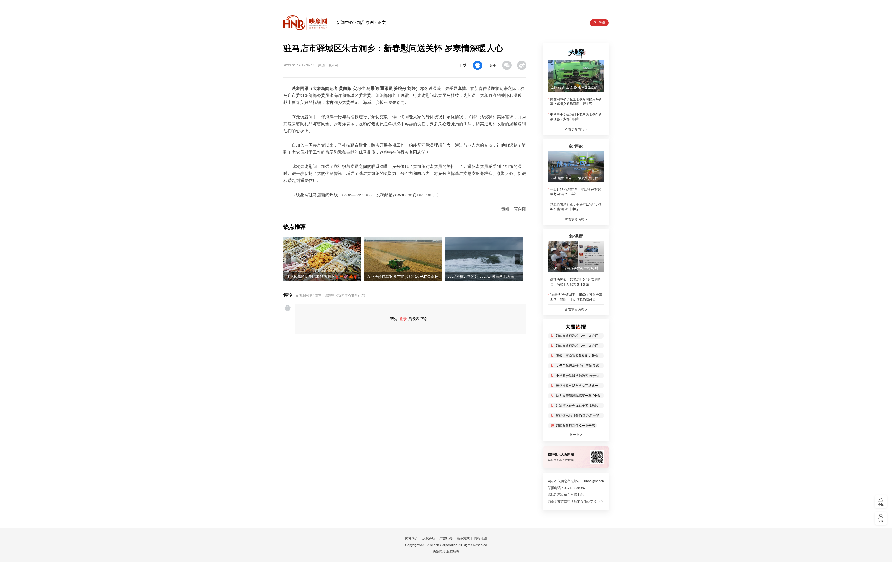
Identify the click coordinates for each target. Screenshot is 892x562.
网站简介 (411, 538)
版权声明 (428, 538)
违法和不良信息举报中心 (566, 495)
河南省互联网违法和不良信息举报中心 (575, 502)
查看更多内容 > (576, 129)
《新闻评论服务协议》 (350, 295)
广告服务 (446, 538)
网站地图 (480, 538)
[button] (288, 259)
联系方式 (463, 538)
